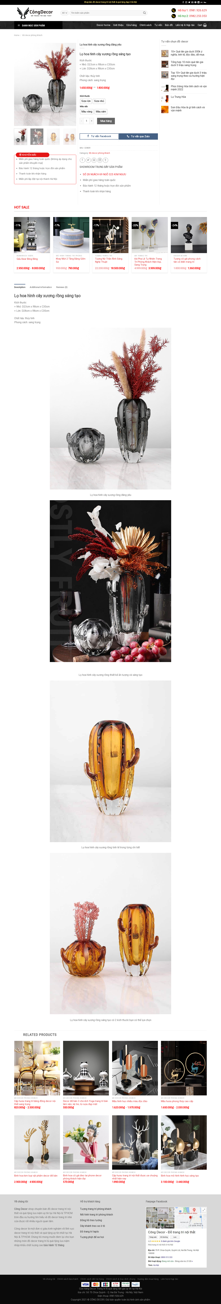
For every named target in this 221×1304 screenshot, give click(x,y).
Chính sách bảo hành (67, 1279)
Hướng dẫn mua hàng (148, 1279)
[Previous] (19, 84)
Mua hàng (106, 121)
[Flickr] (202, 2)
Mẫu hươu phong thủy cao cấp (177, 1101)
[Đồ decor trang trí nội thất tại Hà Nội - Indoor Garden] (34, 13)
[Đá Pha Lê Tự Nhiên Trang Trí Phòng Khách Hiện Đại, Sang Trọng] (150, 235)
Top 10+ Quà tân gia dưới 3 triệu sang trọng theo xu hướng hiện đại (189, 75)
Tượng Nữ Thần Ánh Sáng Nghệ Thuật (108, 260)
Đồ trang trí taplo (89, 1231)
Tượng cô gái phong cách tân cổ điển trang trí (187, 260)
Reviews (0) (62, 287)
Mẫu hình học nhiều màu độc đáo (129, 1101)
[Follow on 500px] (205, 2)
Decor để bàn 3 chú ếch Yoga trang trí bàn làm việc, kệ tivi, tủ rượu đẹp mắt (85, 1102)
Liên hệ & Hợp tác (185, 25)
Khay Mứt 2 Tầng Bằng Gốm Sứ (70, 260)
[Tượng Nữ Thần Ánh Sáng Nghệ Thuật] (110, 235)
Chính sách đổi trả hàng (92, 1279)
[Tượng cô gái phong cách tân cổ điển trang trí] (189, 235)
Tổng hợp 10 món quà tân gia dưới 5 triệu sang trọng (187, 64)
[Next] (71, 84)
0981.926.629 (198, 10)
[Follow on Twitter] (189, 2)
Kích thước (85, 96)
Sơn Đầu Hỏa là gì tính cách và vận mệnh (188, 109)
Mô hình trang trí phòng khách (96, 1214)
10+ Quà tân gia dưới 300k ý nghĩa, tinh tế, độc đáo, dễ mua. (188, 53)
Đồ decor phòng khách (32, 35)
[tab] (19, 287)
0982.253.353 (198, 16)
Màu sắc (84, 106)
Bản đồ (169, 25)
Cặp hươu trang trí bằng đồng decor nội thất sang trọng (34, 1102)
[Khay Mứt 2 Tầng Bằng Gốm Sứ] (71, 235)
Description (19, 287)
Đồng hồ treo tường (91, 1220)
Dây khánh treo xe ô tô (92, 1225)
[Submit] (144, 13)
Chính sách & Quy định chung (120, 1279)
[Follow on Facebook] (183, 2)
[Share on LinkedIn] (100, 160)
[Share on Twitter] (88, 160)
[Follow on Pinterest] (195, 2)
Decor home (103, 25)
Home (16, 35)
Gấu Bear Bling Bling (27, 259)
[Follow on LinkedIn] (198, 2)
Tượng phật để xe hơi (92, 1237)
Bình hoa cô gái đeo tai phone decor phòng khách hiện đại (82, 1177)
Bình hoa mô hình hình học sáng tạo (180, 1175)
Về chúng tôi (49, 1279)
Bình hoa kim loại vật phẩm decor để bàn (35, 1175)
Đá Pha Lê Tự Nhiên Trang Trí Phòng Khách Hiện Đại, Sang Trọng (148, 261)
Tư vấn (158, 25)
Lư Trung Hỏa (178, 96)
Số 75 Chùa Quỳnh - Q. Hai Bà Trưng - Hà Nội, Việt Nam (114, 1292)
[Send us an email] (192, 2)
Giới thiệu (118, 25)
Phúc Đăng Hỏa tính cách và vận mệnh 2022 (189, 88)
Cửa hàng (131, 25)
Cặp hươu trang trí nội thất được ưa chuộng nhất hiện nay (135, 1177)
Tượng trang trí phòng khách (95, 1208)
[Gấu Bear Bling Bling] (32, 235)
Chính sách (146, 25)
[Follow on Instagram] (186, 2)
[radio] (86, 101)
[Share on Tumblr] (105, 160)
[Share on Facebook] (82, 160)
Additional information (41, 287)
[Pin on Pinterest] (94, 160)
